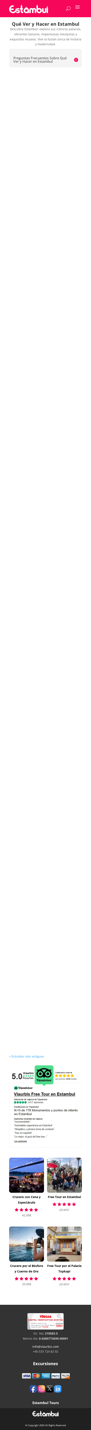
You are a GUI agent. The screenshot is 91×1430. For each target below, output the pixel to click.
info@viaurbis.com (45, 1347)
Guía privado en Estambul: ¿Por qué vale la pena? (44, 242)
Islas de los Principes (31, 1010)
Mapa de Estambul (29, 623)
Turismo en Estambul (32, 431)
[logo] (28, 8)
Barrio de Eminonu (30, 913)
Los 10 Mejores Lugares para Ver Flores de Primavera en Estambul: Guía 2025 (43, 129)
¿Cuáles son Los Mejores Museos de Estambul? (44, 722)
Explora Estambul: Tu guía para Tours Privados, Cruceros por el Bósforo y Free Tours (41, 528)
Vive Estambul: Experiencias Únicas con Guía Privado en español (44, 338)
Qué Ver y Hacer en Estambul (39, 816)
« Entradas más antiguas (26, 1056)
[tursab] (45, 1328)
